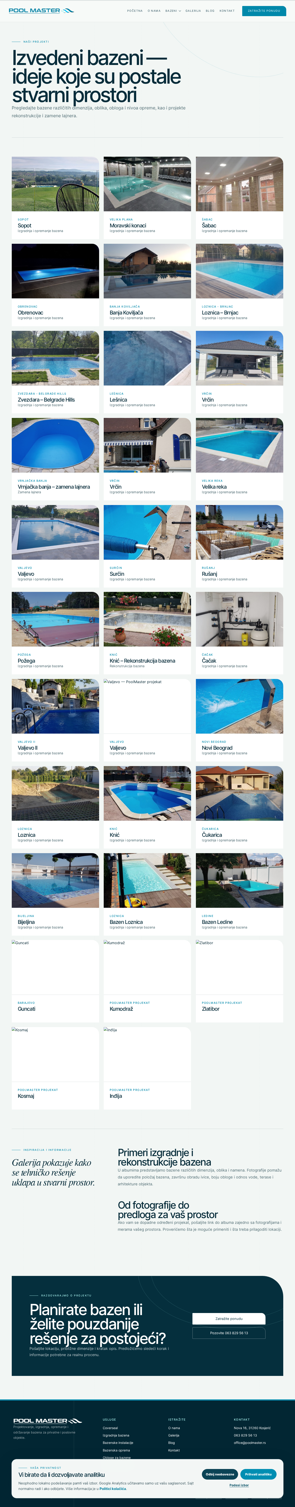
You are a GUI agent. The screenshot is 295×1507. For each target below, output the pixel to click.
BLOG (210, 10)
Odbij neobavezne (220, 1474)
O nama (174, 1428)
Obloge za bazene (117, 1458)
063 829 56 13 (245, 1435)
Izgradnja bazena (116, 1435)
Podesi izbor (239, 1485)
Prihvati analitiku (258, 1474)
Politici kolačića (113, 1488)
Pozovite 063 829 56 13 (229, 1333)
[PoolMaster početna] (42, 11)
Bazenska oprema (116, 1450)
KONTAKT (227, 10)
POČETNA (135, 10)
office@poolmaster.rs (250, 1443)
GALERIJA (193, 10)
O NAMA (154, 10)
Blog (171, 1443)
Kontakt (174, 1450)
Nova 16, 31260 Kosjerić (252, 1428)
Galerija (173, 1435)
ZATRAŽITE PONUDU (264, 10)
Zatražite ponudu (228, 1319)
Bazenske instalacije (118, 1443)
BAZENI (171, 10)
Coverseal (110, 1428)
